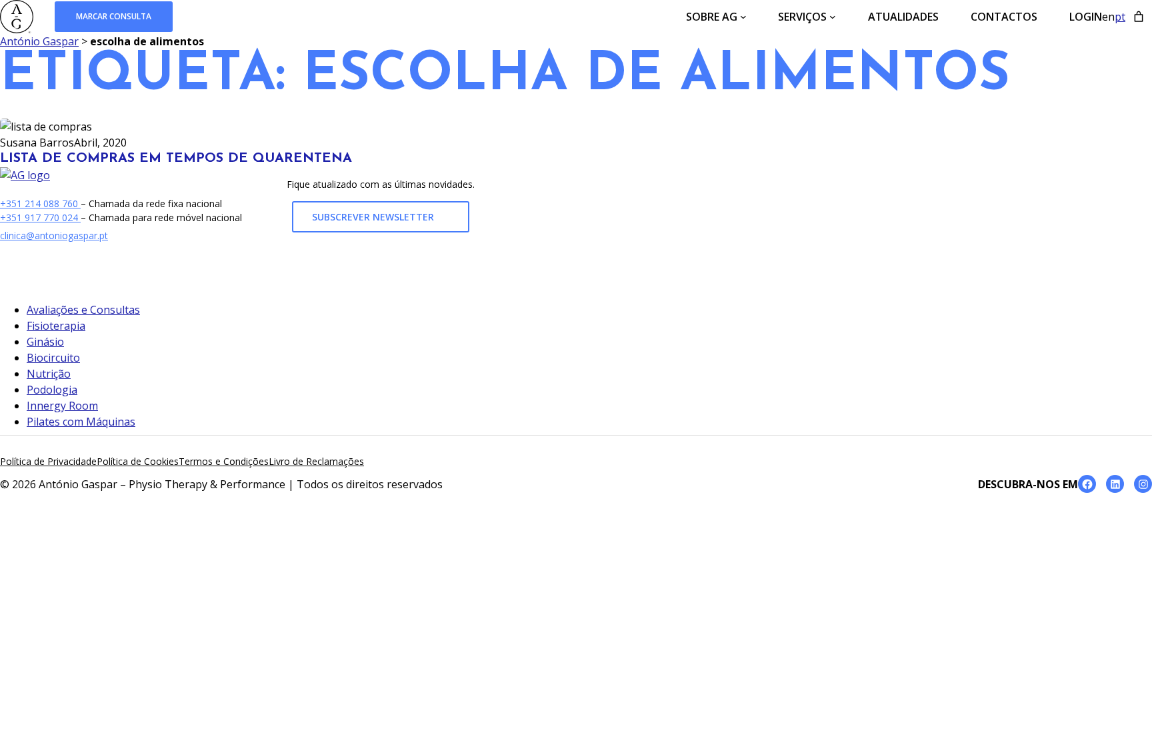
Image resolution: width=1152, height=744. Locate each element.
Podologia (52, 389)
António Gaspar (39, 41)
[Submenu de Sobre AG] (743, 16)
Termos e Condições (224, 461)
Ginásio (45, 341)
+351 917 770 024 (40, 217)
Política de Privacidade (48, 461)
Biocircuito (53, 357)
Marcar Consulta (113, 16)
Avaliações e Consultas (83, 309)
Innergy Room (62, 405)
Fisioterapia (56, 325)
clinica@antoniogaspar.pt (54, 235)
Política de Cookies (138, 461)
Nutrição (49, 373)
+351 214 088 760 (40, 203)
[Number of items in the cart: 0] (1138, 16)
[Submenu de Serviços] (832, 16)
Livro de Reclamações (316, 461)
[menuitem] (1108, 17)
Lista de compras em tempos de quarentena (176, 158)
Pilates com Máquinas (81, 421)
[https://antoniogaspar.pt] (25, 175)
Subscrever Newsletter (374, 217)
